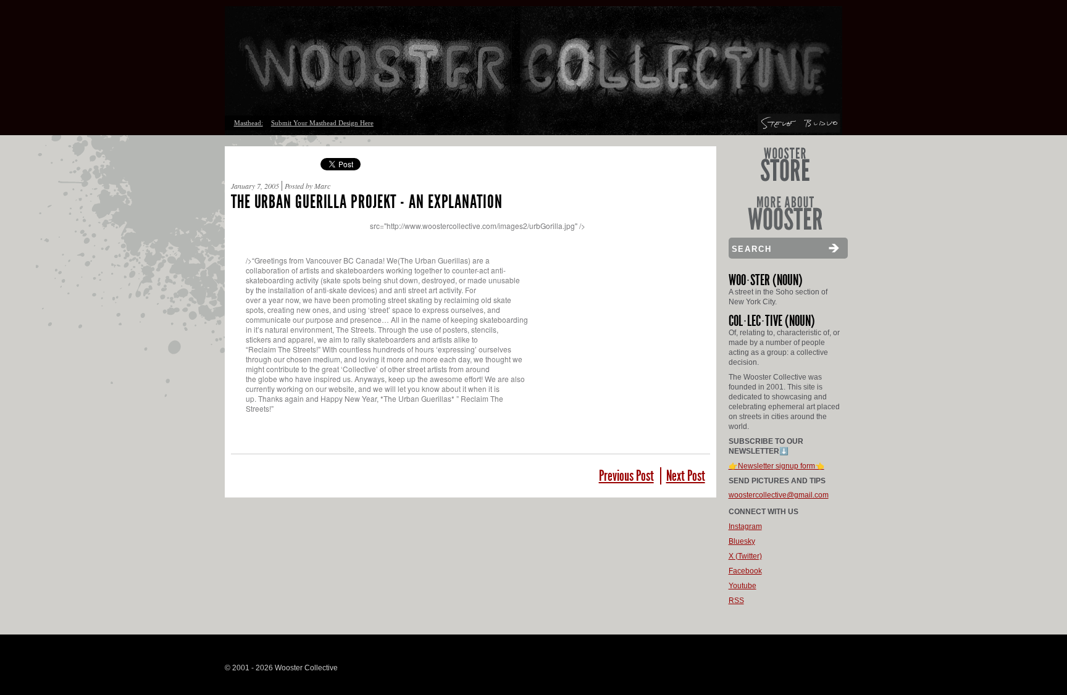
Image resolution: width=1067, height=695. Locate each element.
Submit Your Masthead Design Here (322, 123)
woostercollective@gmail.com (779, 495)
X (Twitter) (745, 556)
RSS (736, 600)
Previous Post (626, 476)
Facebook (745, 571)
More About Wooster (785, 213)
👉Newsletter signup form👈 (776, 466)
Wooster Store (785, 164)
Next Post (685, 476)
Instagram (745, 526)
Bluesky (742, 541)
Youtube (742, 585)
